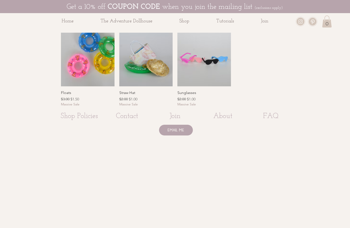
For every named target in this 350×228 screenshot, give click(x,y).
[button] (194, 21)
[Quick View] (88, 59)
